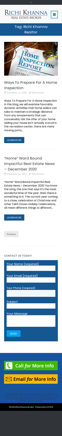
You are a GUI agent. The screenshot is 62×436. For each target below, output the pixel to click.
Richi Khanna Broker (25, 407)
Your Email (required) (22, 276)
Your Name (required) (23, 264)
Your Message (17, 314)
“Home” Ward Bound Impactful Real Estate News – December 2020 (29, 164)
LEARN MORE (14, 140)
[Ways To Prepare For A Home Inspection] (31, 58)
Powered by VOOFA (44, 407)
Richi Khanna (38, 92)
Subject (12, 302)
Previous (11, 234)
